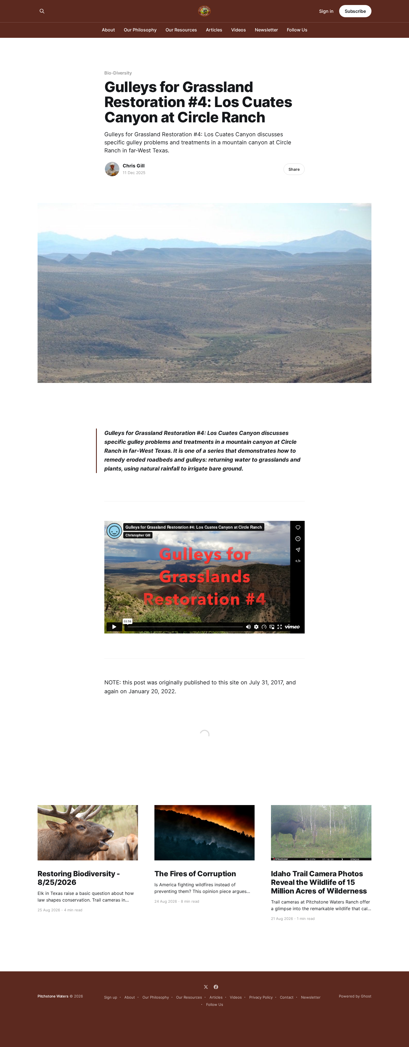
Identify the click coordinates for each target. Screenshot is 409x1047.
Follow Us (297, 30)
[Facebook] (216, 987)
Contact (287, 997)
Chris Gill (134, 166)
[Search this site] (42, 11)
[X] (206, 987)
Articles (214, 30)
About (108, 30)
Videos (238, 30)
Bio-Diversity (118, 73)
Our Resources (181, 30)
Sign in (326, 11)
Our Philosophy (140, 30)
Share (294, 169)
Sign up (110, 997)
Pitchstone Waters (53, 996)
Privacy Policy (261, 997)
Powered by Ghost (355, 996)
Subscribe (355, 11)
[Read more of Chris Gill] (112, 169)
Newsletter (266, 30)
